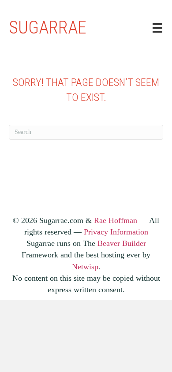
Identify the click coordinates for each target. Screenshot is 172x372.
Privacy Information (116, 231)
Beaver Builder (121, 243)
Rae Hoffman (115, 220)
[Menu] (157, 28)
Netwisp (85, 266)
